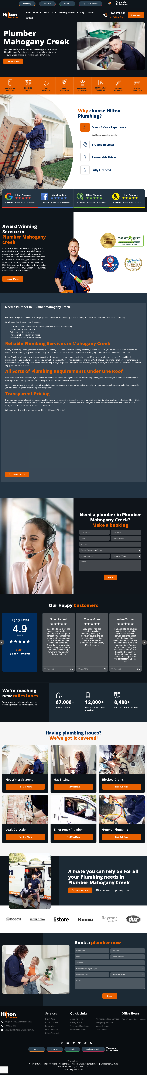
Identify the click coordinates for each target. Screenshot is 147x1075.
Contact (29, 18)
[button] (109, 127)
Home (28, 12)
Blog (82, 12)
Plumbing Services (66, 12)
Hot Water (48, 12)
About (36, 12)
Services (51, 1013)
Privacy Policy (73, 1061)
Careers (90, 12)
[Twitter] (79, 1043)
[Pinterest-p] (73, 1043)
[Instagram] (61, 1043)
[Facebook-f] (56, 1043)
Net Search (78, 1069)
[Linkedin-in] (67, 1043)
